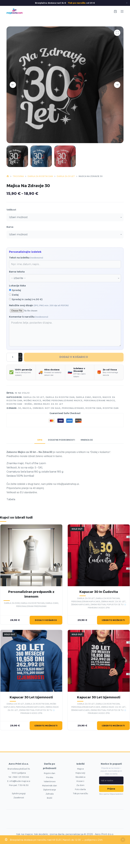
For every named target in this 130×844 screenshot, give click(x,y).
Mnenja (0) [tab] (87, 440)
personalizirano (73, 408)
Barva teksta (17, 271)
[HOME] (7, 176)
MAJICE (97, 397)
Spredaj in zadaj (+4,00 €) (26, 299)
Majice (80, 768)
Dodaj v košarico (73, 357)
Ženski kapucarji (80, 604)
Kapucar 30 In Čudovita (98, 592)
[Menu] (122, 11)
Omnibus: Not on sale (46, 408)
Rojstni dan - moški (19, 404)
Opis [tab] (39, 440)
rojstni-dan (111, 408)
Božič (49, 798)
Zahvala (50, 793)
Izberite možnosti (113, 620)
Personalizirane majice (99, 400)
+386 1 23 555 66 (20, 777)
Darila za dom (12, 603)
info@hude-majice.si (20, 781)
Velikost (11, 209)
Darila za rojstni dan (60, 397)
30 (19, 408)
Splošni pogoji (19, 793)
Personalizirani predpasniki (31, 606)
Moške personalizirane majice (62, 400)
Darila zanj (83, 397)
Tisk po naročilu (77, 3)
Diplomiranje (49, 789)
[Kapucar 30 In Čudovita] (99, 555)
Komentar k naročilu (28, 316)
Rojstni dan (49, 773)
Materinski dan (49, 785)
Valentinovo (49, 781)
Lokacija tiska (17, 285)
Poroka (49, 777)
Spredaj (16, 290)
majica (27, 408)
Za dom (80, 785)
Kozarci (80, 781)
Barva (9, 226)
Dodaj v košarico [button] (46, 620)
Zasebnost (18, 797)
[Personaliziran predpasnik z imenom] (31, 555)
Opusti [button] (122, 839)
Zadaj (15, 294)
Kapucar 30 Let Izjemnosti (31, 697)
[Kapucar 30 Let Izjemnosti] (31, 661)
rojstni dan (93, 408)
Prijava (111, 788)
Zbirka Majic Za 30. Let (48, 404)
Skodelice (80, 777)
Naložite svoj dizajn (39, 305)
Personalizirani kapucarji (85, 601)
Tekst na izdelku (26, 257)
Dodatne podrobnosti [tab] (61, 440)
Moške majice (32, 400)
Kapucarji (80, 773)
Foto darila (80, 789)
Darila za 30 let (33, 397)
